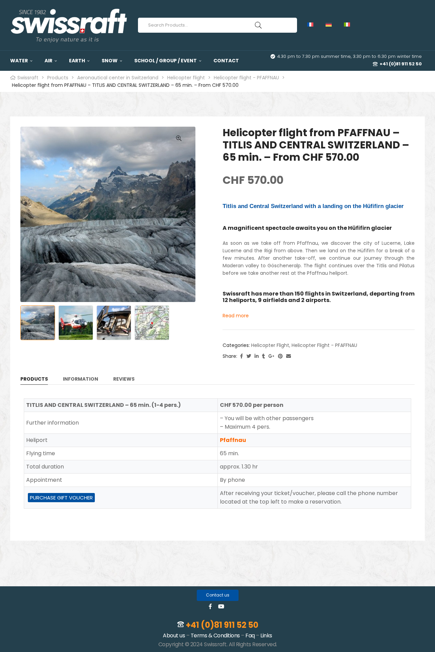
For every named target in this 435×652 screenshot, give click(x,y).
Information (80, 379)
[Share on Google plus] (271, 356)
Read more (236, 315)
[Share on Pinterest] (280, 356)
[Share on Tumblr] (263, 356)
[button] (218, 595)
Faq (250, 635)
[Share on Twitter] (249, 356)
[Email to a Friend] (288, 356)
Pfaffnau (233, 440)
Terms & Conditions (215, 635)
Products (34, 379)
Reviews (124, 379)
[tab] (34, 380)
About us (174, 635)
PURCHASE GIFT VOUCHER (61, 497)
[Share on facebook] (241, 356)
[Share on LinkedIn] (256, 356)
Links (266, 635)
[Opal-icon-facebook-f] (210, 606)
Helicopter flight (270, 345)
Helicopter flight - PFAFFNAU (324, 345)
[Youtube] (221, 606)
